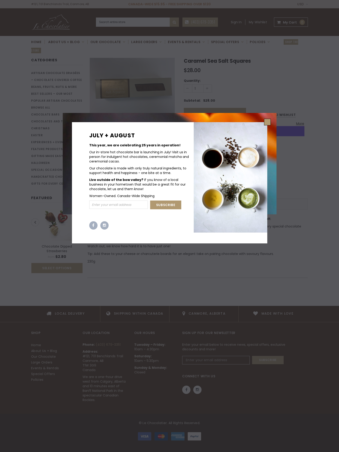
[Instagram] (104, 225)
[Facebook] (93, 225)
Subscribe (165, 205)
